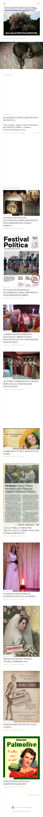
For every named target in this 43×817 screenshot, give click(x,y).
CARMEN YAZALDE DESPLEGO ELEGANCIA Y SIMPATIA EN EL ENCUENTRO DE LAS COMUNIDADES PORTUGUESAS (20, 338)
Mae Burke (27, 811)
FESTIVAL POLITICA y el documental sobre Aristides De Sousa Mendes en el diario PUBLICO (20, 221)
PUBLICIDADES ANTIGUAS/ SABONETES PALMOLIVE (16, 782)
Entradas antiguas (33, 795)
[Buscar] (38, 3)
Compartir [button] (6, 133)
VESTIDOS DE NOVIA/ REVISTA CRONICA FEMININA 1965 (17, 660)
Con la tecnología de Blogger (23, 807)
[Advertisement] (21, 160)
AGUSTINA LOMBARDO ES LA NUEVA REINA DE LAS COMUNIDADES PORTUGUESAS (20, 384)
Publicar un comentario (18, 133)
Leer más (37, 133)
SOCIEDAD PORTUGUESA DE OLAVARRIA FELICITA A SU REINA (19, 595)
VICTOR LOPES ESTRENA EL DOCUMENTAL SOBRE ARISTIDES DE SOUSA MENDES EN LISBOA (20, 292)
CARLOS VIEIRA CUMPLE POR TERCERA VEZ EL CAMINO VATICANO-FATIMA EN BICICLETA (21, 530)
